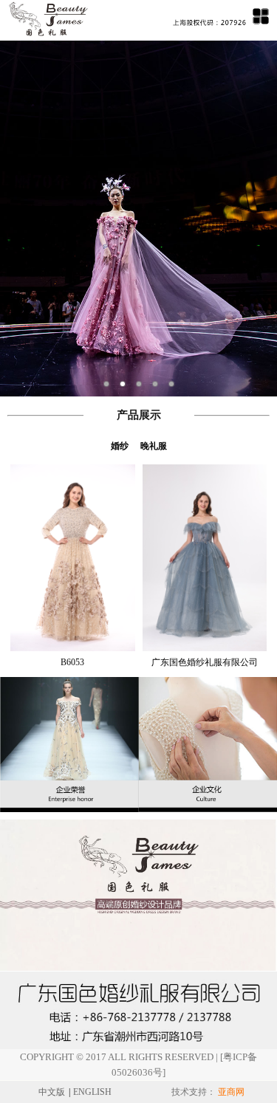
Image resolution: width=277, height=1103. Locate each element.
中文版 (51, 1092)
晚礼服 (153, 446)
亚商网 (231, 1092)
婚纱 (120, 446)
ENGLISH (92, 1092)
